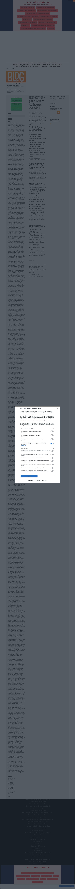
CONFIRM (29, 476)
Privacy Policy (44, 480)
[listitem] (37, 428)
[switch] (52, 431)
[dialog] (37, 444)
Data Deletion (30, 480)
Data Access (37, 480)
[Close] (58, 409)
